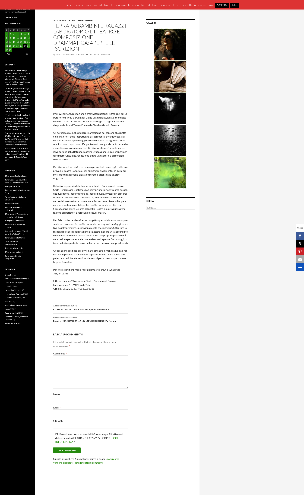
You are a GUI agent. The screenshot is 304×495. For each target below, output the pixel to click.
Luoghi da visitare (12, 290)
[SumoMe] (300, 267)
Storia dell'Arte (11, 323)
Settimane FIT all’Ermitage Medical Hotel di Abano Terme (17, 82)
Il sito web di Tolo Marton (15, 238)
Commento (60, 353)
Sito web (58, 420)
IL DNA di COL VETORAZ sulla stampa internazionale (81, 308)
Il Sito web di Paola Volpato (15, 176)
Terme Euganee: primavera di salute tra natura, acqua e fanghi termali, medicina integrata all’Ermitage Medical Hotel (17, 106)
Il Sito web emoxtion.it (14, 252)
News (7, 309)
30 (10, 50)
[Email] (300, 259)
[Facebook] (300, 236)
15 (7, 42)
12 (21, 38)
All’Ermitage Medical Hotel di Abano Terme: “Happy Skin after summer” (17, 142)
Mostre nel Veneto (13, 297)
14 (28, 38)
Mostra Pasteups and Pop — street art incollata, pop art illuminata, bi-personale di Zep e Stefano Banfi (17, 154)
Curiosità (9, 286)
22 (7, 46)
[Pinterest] (300, 251)
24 (14, 46)
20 (25, 42)
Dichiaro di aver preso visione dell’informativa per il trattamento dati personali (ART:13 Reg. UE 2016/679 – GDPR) (89, 438)
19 (21, 42)
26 (21, 46)
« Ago (8, 54)
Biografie (9, 275)
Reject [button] (235, 5)
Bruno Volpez (10, 148)
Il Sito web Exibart (12, 203)
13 (25, 38)
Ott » (27, 54)
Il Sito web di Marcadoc (14, 248)
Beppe (81, 54)
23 (10, 46)
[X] (300, 244)
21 (28, 42)
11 (17, 38)
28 (28, 46)
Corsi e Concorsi (12, 282)
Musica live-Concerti (13, 305)
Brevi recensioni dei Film (15, 278)
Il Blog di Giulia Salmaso (14, 220)
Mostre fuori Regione (14, 294)
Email (57, 407)
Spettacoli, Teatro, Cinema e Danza (73, 20)
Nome (57, 394)
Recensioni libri (11, 313)
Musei (7, 301)
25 (17, 46)
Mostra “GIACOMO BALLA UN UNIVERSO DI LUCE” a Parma (84, 319)
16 (10, 42)
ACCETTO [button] (222, 5)
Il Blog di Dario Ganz (13, 186)
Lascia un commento (99, 54)
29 (7, 50)
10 (14, 38)
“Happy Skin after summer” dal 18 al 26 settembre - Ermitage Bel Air (17, 136)
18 (17, 42)
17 (14, 42)
